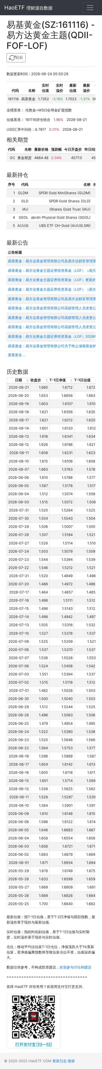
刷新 (19, 57)
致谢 (71, 1061)
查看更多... (16, 355)
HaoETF (28, 7)
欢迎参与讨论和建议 (75, 967)
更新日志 (59, 1061)
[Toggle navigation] (90, 7)
